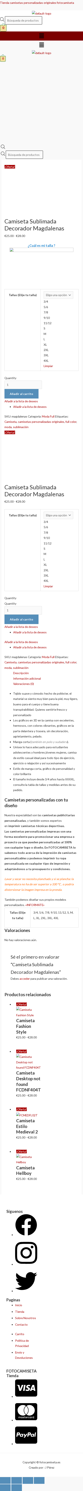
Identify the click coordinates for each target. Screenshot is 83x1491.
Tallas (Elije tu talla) (23, 295)
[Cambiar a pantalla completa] (16, 1480)
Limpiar (48, 366)
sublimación (21, 427)
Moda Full (48, 416)
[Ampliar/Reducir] (5, 1480)
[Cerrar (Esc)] (39, 1480)
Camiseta (10, 421)
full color (71, 421)
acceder (25, 978)
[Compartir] (28, 1480)
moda (8, 427)
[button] (41, 36)
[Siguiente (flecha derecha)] (16, 1487)
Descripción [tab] (21, 673)
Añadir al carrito (21, 394)
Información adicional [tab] (27, 678)
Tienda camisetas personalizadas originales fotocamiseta (37, 2)
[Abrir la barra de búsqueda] (3, 148)
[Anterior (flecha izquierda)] (5, 1487)
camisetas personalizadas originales (41, 421)
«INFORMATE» (34, 905)
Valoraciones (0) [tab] (23, 684)
